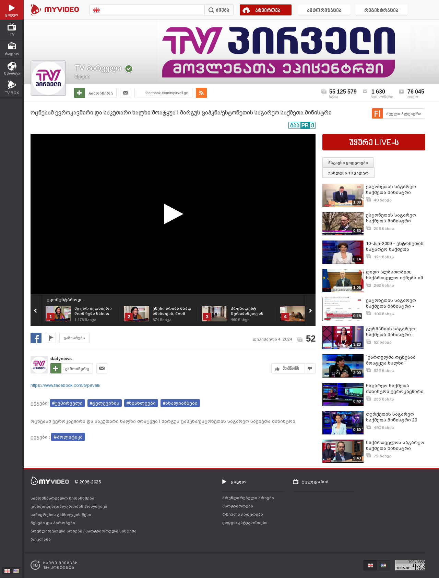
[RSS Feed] (201, 93)
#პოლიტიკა (68, 437)
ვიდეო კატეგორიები (245, 522)
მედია (82, 76)
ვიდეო (239, 481)
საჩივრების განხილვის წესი (61, 514)
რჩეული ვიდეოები (242, 514)
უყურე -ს (374, 143)
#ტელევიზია (104, 403)
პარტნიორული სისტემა (111, 531)
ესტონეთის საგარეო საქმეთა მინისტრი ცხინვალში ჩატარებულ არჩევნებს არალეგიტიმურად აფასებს (394, 218)
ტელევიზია (315, 481)
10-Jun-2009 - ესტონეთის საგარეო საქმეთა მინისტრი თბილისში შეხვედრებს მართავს (395, 246)
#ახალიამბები (180, 403)
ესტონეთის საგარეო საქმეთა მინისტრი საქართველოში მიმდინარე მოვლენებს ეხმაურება (394, 189)
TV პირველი (98, 68)
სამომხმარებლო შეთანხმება (62, 498)
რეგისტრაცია (381, 11)
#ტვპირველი (67, 403)
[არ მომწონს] (310, 368)
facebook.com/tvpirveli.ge (166, 93)
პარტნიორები (237, 506)
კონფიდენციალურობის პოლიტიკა (69, 506)
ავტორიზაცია (324, 11)
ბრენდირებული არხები (57, 531)
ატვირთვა (268, 11)
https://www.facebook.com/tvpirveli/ (65, 385)
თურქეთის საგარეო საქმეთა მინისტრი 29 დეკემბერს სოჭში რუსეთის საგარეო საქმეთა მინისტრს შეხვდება (391, 417)
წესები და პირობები (53, 522)
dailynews (61, 358)
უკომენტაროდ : (65, 299)
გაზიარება (74, 338)
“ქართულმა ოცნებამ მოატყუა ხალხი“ (391, 360)
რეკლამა (41, 539)
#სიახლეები (141, 403)
